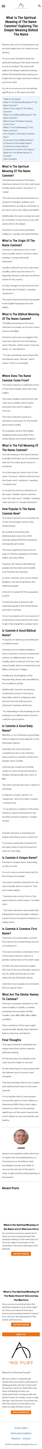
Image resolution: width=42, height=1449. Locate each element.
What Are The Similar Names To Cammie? (17, 154)
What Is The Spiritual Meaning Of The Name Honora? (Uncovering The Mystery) (21, 1295)
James (21, 1147)
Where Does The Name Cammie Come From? (18, 122)
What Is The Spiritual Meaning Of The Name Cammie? (20, 104)
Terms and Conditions (21, 1433)
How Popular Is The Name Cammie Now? (19, 135)
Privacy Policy (21, 1428)
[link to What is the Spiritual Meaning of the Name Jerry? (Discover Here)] (21, 1207)
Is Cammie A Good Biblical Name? (18, 140)
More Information (21, 1412)
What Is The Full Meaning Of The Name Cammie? (18, 129)
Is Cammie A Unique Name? (15, 146)
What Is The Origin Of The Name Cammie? (18, 110)
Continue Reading (21, 1254)
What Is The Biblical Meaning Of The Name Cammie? (19, 116)
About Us (16, 1438)
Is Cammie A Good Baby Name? (17, 143)
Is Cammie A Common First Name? (19, 149)
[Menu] (3, 6)
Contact (27, 1438)
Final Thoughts (10, 159)
